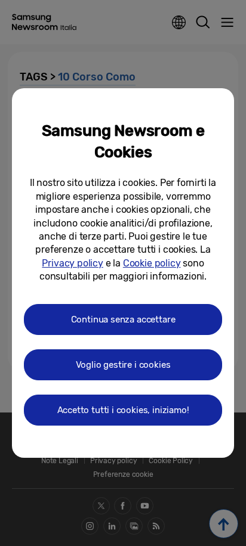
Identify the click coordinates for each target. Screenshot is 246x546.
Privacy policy (72, 263)
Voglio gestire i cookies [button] (123, 364)
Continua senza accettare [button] (123, 319)
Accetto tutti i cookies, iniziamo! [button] (123, 410)
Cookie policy (152, 263)
